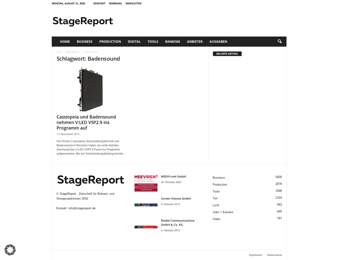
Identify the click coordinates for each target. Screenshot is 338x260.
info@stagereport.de (82, 208)
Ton (215, 198)
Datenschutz (274, 255)
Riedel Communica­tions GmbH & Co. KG (178, 222)
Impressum (255, 255)
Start (59, 51)
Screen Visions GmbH (176, 198)
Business (84, 41)
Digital (134, 41)
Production (110, 41)
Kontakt (99, 3)
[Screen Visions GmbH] (146, 205)
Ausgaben (218, 41)
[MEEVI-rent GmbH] (146, 183)
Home (65, 41)
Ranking (172, 41)
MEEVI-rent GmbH (173, 176)
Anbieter (195, 41)
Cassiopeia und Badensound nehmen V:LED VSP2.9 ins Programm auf (86, 122)
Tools (153, 41)
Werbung (115, 3)
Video (216, 219)
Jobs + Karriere (223, 212)
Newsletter (133, 3)
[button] (280, 42)
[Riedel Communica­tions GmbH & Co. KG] (146, 227)
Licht (216, 205)
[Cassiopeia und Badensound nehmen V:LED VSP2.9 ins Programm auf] (91, 89)
